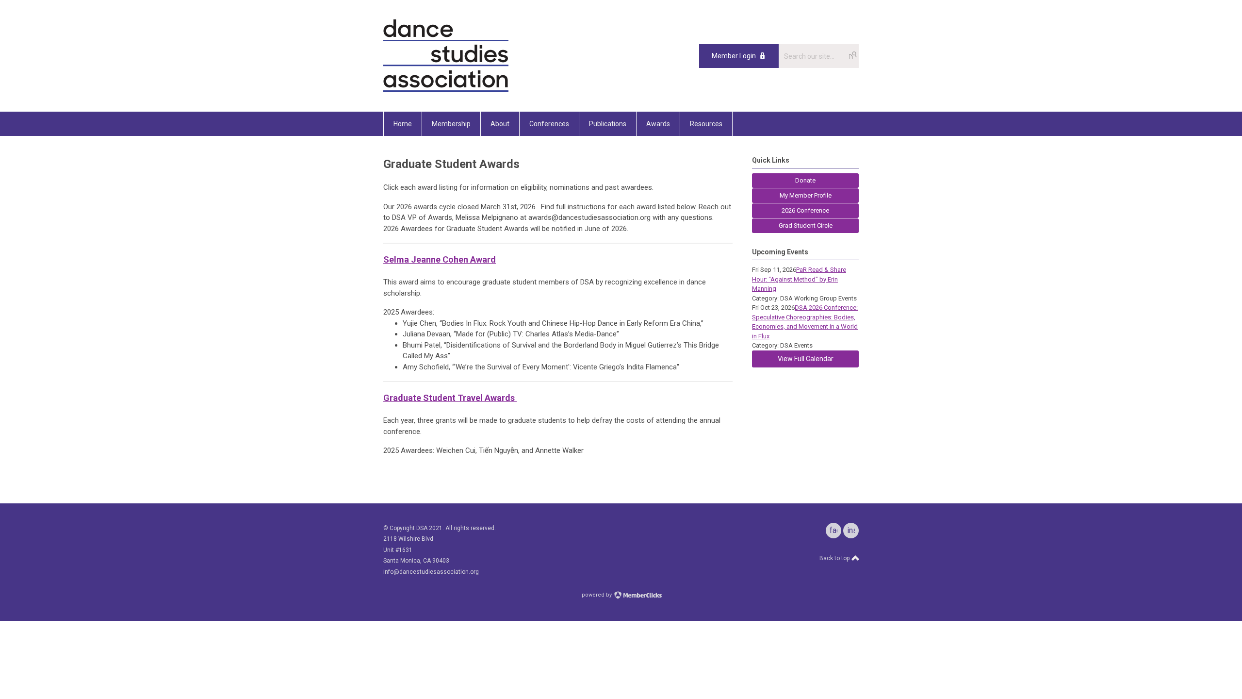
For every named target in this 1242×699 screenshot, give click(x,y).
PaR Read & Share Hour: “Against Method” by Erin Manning (799, 279)
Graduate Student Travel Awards (450, 398)
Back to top (835, 558)
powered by (597, 595)
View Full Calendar (805, 359)
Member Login (734, 56)
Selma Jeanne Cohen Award (439, 259)
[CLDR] (445, 89)
